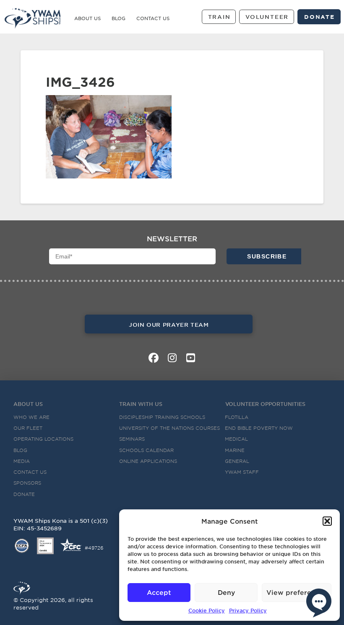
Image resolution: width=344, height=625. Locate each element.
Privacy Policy (248, 610)
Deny (226, 592)
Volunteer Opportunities (265, 403)
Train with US (140, 403)
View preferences (296, 592)
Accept (159, 592)
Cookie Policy (206, 610)
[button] (327, 521)
